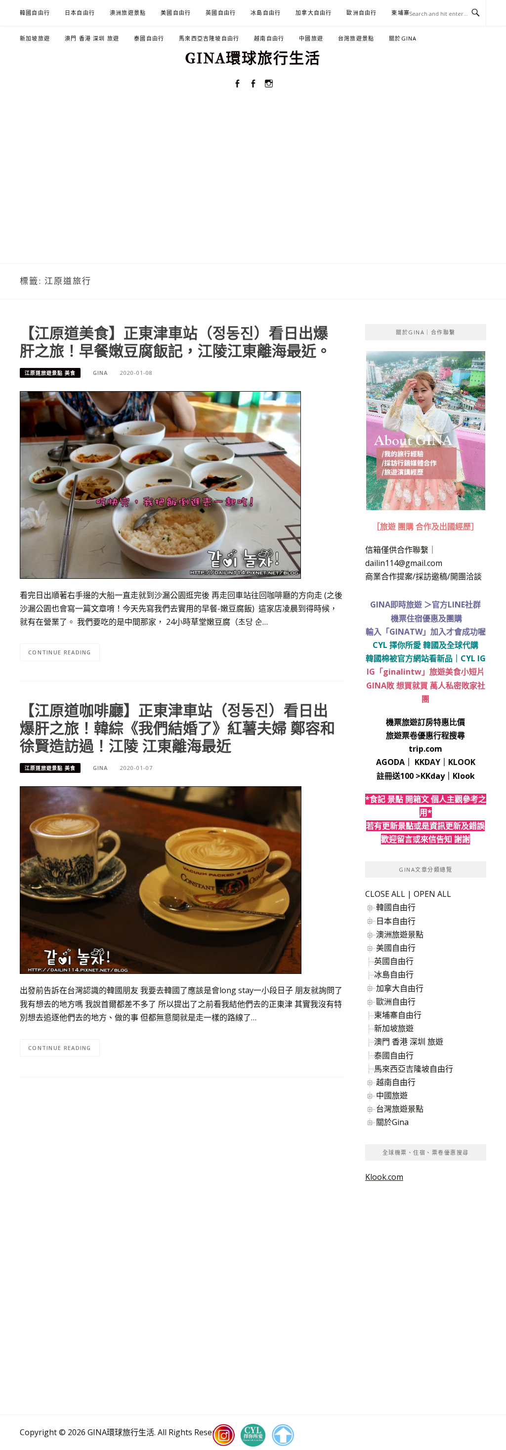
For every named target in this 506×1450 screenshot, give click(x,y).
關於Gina (403, 38)
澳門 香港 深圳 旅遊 (92, 38)
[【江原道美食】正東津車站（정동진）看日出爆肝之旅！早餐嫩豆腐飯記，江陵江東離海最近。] (160, 484)
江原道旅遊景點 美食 (50, 372)
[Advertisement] (253, 189)
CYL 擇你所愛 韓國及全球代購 (425, 645)
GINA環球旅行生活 (253, 58)
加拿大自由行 (313, 12)
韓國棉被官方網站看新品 (409, 658)
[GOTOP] (282, 1435)
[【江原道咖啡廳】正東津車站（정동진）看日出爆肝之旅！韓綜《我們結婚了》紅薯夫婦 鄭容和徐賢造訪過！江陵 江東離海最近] (160, 879)
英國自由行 (221, 12)
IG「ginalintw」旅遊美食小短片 (426, 671)
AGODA (390, 762)
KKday (433, 775)
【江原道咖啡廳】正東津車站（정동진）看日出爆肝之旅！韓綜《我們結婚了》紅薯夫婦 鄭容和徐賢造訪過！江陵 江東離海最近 (177, 728)
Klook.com (384, 1176)
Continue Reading (59, 652)
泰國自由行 (149, 38)
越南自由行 (269, 38)
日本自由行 (80, 12)
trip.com (425, 748)
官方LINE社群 (456, 604)
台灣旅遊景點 (356, 38)
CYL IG (473, 658)
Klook (464, 775)
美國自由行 (176, 12)
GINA (100, 372)
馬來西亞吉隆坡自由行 (209, 38)
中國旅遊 (311, 38)
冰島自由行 (266, 12)
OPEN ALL (432, 893)
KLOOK (461, 762)
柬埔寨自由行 (398, 1014)
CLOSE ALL (385, 893)
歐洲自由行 (361, 12)
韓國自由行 (35, 12)
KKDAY (427, 762)
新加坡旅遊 (35, 38)
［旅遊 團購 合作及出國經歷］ (425, 526)
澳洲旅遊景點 (128, 12)
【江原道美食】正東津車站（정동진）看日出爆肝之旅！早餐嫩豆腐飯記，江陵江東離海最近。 (175, 341)
